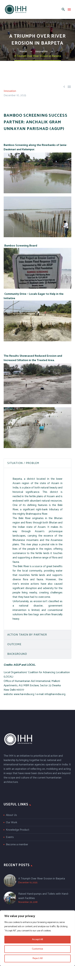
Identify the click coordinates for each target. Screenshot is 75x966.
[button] (63, 9)
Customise (37, 949)
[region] (37, 938)
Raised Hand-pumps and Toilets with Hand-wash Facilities (43, 896)
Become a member (17, 844)
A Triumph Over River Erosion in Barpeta (41, 878)
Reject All (37, 958)
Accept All (37, 939)
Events (10, 837)
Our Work (11, 822)
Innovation (10, 91)
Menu (69, 9)
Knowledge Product (17, 829)
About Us (11, 815)
